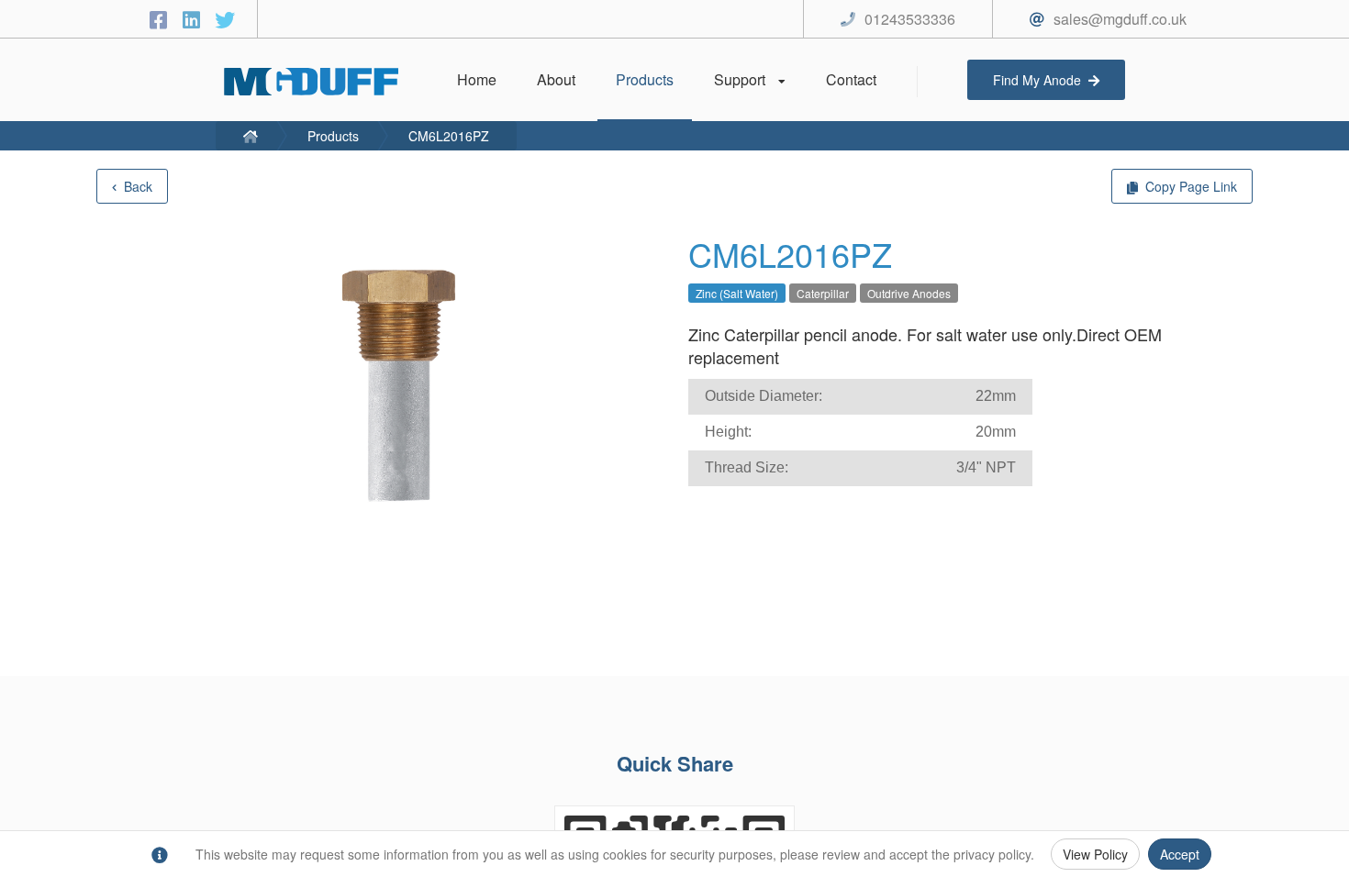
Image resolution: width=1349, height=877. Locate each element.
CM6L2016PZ (448, 136)
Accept (1179, 854)
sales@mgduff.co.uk (1120, 18)
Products (333, 136)
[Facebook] (161, 19)
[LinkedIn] (194, 19)
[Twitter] (225, 19)
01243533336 (909, 18)
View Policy (1095, 854)
